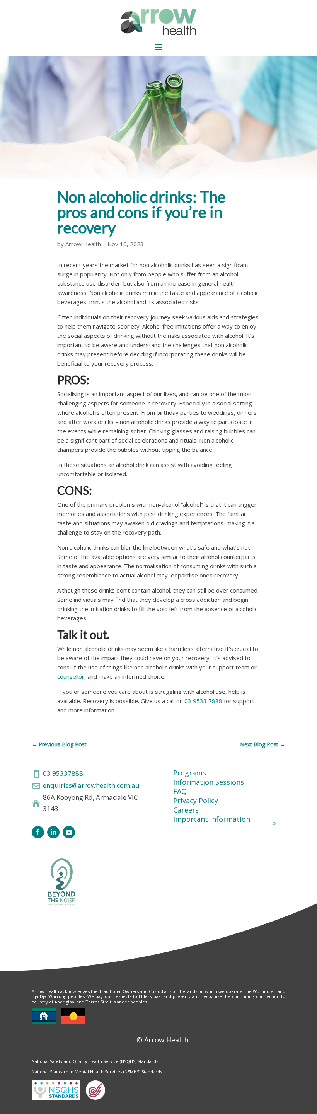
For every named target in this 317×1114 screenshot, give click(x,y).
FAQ (180, 791)
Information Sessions (208, 782)
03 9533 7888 (203, 701)
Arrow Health (83, 244)
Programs (189, 772)
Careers (186, 809)
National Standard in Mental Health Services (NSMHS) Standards (97, 1072)
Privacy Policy (195, 800)
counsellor (70, 676)
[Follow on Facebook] (38, 832)
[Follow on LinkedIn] (53, 832)
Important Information (211, 819)
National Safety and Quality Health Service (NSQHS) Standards (95, 1061)
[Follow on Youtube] (69, 832)
